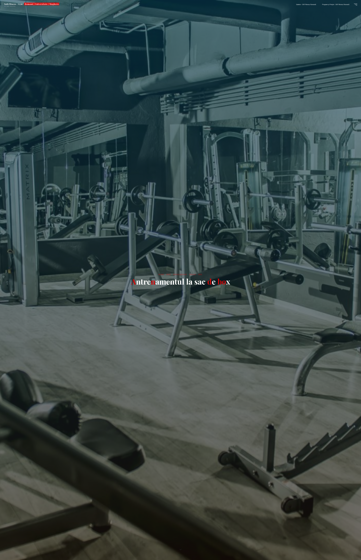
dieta (200, 274)
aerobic (161, 274)
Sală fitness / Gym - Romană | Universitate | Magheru (31, 4)
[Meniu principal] (355, 4)
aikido (168, 274)
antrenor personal (180, 274)
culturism (192, 274)
